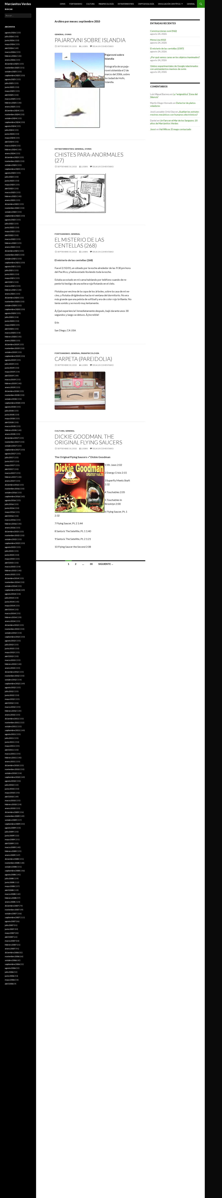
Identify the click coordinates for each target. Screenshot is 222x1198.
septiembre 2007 (12, 917)
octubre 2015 (11, 539)
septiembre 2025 (12, 75)
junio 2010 (9, 789)
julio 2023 (9, 177)
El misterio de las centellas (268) (79, 242)
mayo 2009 (10, 839)
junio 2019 (9, 368)
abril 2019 (9, 375)
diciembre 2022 (12, 204)
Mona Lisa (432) (158, 39)
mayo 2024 (10, 138)
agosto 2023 (10, 173)
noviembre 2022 (12, 208)
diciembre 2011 (12, 718)
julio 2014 (9, 598)
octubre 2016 (11, 492)
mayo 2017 (10, 465)
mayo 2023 (10, 184)
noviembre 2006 (12, 956)
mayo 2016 (10, 512)
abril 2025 (9, 95)
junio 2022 (9, 227)
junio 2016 (9, 508)
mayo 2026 (10, 44)
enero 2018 (10, 434)
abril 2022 (9, 235)
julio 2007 (9, 925)
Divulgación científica (169, 4)
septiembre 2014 (12, 590)
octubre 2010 (11, 773)
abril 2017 (9, 469)
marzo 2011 (10, 753)
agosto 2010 (10, 781)
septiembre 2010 (12, 777)
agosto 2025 (10, 79)
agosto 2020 (10, 313)
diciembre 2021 (12, 251)
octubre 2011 (11, 726)
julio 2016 (9, 504)
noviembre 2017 (12, 442)
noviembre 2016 (12, 488)
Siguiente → (105, 564)
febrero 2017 (10, 477)
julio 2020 (9, 317)
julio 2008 (9, 878)
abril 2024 (9, 141)
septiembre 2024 (12, 122)
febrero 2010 (10, 804)
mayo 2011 (10, 746)
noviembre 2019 (12, 348)
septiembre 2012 (12, 683)
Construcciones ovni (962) (163, 31)
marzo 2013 (10, 660)
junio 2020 (9, 321)
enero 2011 (10, 761)
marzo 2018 (10, 426)
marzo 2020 (10, 332)
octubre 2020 (11, 305)
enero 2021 (10, 294)
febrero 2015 (10, 570)
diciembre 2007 (12, 906)
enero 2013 (10, 668)
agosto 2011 (10, 734)
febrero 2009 (10, 851)
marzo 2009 (10, 847)
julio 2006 (9, 972)
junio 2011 (9, 742)
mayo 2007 (10, 933)
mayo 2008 (10, 886)
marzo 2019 (10, 379)
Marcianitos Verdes (18, 4)
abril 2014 (9, 609)
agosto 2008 (10, 874)
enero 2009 (10, 855)
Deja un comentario (103, 46)
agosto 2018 (10, 407)
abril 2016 (9, 516)
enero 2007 (10, 948)
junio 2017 (9, 461)
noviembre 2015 (12, 535)
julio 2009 (9, 831)
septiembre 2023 (12, 169)
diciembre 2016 (12, 485)
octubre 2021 (11, 258)
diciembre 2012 (12, 672)
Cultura (90, 4)
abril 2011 (9, 750)
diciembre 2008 (12, 859)
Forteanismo (75, 4)
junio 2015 (9, 555)
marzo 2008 (10, 894)
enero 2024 (10, 153)
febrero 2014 (10, 617)
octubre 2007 (11, 913)
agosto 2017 (10, 453)
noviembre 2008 (12, 863)
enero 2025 (10, 106)
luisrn (84, 46)
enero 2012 (10, 715)
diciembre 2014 (12, 578)
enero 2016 (10, 527)
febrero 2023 (10, 196)
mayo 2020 (10, 325)
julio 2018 (9, 410)
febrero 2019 (10, 383)
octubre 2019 (11, 352)
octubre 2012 (11, 679)
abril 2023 (9, 188)
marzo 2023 (10, 192)
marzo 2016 (10, 520)
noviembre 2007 (12, 909)
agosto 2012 (10, 687)
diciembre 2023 (12, 157)
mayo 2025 (10, 91)
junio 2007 (9, 929)
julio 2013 (9, 644)
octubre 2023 (11, 165)
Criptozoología (146, 4)
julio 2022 (9, 223)
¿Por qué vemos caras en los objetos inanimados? (175, 57)
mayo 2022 (10, 231)
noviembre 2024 (12, 114)
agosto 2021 (10, 266)
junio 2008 (9, 882)
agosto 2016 (10, 500)
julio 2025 (9, 83)
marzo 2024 (10, 145)
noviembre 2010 (12, 769)
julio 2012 (9, 691)
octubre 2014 (11, 586)
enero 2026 (10, 60)
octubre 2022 (11, 212)
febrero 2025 (10, 103)
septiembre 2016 (12, 496)
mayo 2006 (10, 980)
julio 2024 (9, 130)
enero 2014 (10, 621)
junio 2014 (9, 601)
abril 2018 (9, 422)
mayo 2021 (10, 278)
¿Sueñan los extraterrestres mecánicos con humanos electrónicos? (174, 113)
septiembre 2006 (12, 964)
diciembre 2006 (12, 952)
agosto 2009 (10, 828)
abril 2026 (9, 48)
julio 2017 (9, 457)
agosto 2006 (10, 968)
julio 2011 (9, 738)
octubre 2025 (11, 71)
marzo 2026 (10, 52)
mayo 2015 (10, 559)
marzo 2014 (10, 613)
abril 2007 (9, 937)
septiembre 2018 (12, 403)
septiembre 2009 (12, 824)
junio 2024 (9, 134)
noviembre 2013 (12, 629)
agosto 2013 (10, 640)
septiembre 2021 (12, 262)
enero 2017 (10, 481)
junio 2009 (9, 835)
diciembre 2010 (12, 765)
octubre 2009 (11, 820)
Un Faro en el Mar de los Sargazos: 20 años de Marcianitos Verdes (173, 122)
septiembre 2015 (12, 543)
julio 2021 (9, 270)
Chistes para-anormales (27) (89, 157)
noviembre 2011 (12, 722)
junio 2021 (9, 274)
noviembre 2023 (12, 161)
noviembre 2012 (12, 676)
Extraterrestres (126, 4)
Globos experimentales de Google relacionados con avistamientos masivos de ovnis (174, 67)
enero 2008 (10, 902)
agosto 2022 (10, 219)
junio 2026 (9, 40)
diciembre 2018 (12, 391)
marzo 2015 (10, 566)
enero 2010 (10, 808)
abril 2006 (9, 983)
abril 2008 (9, 890)
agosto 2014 (10, 594)
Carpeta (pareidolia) (83, 359)
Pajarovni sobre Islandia (90, 40)
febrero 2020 (10, 336)
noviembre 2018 (12, 395)
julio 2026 (9, 36)
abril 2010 (9, 796)
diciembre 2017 (12, 438)
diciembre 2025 (12, 64)
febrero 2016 (10, 524)
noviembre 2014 (12, 582)
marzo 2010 (10, 800)
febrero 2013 (10, 664)
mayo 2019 (10, 371)
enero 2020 (10, 340)
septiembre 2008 (12, 870)
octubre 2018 (11, 399)
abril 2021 (9, 282)
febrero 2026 (10, 56)
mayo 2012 (10, 699)
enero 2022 (10, 247)
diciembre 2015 (12, 531)
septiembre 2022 (12, 216)
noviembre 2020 (12, 301)
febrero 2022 (10, 243)
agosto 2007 (10, 921)
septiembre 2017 (12, 449)
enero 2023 (10, 200)
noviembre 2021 (12, 255)
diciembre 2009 (12, 812)
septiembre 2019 (12, 356)
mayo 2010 (10, 792)
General (191, 4)
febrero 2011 (10, 757)
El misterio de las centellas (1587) (167, 48)
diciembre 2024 (12, 110)
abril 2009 (9, 843)
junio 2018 (9, 414)
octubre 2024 (11, 118)
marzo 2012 (10, 707)
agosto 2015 (10, 547)
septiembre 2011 (12, 730)
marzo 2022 (10, 239)
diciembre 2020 (12, 297)
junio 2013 (9, 648)
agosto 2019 (10, 360)
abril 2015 (9, 562)
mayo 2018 (10, 418)
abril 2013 (9, 656)
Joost (153, 129)
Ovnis (62, 4)
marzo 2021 (10, 286)
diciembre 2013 (12, 625)
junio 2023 (9, 180)
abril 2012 (9, 703)
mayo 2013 (10, 652)
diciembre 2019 (12, 344)
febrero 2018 (10, 430)
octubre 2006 (11, 960)
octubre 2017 (11, 446)
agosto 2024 (10, 126)
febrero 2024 (10, 149)
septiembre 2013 (12, 637)
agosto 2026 (10, 32)
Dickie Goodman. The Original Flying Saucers (88, 439)
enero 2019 (10, 387)
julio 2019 (9, 364)
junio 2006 (9, 976)
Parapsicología (106, 4)
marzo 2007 (10, 941)
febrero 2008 (10, 898)
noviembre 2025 (12, 67)
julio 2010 (9, 785)
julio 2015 (9, 551)
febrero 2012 (10, 711)
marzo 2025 (10, 99)
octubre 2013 (11, 633)
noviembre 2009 (12, 816)
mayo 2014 (10, 605)
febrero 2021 (10, 290)
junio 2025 (9, 87)
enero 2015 (10, 574)
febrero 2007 (10, 944)
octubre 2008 (11, 867)
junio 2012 (9, 695)
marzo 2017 (10, 473)
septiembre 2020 (12, 309)
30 (91, 564)
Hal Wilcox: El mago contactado (175, 129)
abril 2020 (9, 329)
